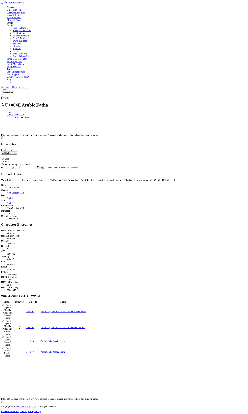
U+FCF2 (30, 327)
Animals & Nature (21, 35)
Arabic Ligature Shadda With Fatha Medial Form (63, 327)
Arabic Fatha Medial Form (53, 352)
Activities (17, 43)
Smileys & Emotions (22, 30)
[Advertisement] (87, 127)
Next (12, 150)
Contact (23, 411)
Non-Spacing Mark (15, 114)
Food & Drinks (19, 38)
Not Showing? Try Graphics (17, 164)
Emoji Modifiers (20, 53)
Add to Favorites (9, 153)
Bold (7, 159)
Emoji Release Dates (22, 56)
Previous (5, 150)
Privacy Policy (34, 411)
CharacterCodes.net (27, 406)
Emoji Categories (20, 28)
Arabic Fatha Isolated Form (53, 341)
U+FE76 (30, 341)
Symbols (17, 48)
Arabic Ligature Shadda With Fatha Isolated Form (63, 311)
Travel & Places (20, 41)
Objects (16, 46)
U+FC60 (30, 311)
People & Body (20, 33)
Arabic (10, 198)
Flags (15, 51)
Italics (7, 161)
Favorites (5, 98)
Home (9, 112)
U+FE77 (30, 352)
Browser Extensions (10, 411)
